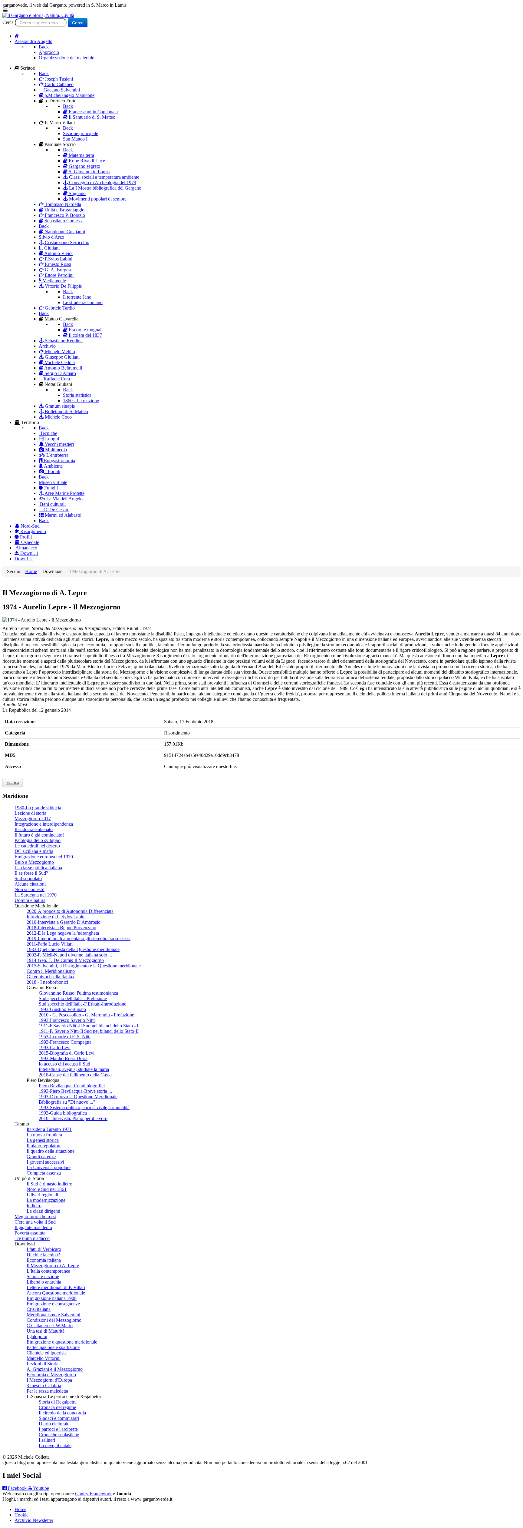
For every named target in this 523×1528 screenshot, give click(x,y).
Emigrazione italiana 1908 (52, 1298)
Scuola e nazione (43, 1276)
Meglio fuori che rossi (35, 1216)
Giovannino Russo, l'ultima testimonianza (78, 993)
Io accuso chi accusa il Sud (64, 1063)
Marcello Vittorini (44, 1358)
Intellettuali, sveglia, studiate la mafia (74, 1069)
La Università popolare (49, 1167)
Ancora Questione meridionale (56, 1292)
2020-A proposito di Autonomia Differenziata (70, 911)
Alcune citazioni (30, 884)
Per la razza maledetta (47, 1391)
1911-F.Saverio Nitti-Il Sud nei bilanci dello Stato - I (88, 1025)
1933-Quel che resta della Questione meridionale (73, 949)
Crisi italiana (39, 1309)
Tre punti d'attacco (32, 1238)
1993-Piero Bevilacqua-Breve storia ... (75, 1091)
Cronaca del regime (57, 1407)
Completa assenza (44, 1172)
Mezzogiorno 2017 (33, 818)
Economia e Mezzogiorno (51, 1374)
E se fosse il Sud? (31, 873)
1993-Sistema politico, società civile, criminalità (84, 1107)
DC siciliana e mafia (34, 851)
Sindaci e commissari (59, 1418)
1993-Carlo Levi (55, 1047)
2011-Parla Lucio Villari (50, 943)
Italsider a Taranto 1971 (49, 1129)
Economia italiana (44, 1260)
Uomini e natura (30, 900)
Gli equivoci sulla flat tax (50, 976)
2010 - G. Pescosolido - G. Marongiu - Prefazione (86, 1014)
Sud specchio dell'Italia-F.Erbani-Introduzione (82, 1003)
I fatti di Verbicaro (44, 1249)
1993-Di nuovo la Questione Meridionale (78, 1096)
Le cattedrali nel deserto (37, 845)
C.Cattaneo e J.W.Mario (50, 1325)
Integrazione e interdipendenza (44, 824)
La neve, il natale (55, 1445)
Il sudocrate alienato (34, 829)
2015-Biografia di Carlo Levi (66, 1053)
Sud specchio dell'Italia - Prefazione (73, 998)
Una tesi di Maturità (45, 1331)
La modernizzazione (46, 1200)
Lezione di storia (30, 813)
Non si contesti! (29, 889)
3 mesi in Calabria (44, 1385)
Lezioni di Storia (42, 1363)
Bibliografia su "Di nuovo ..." (67, 1102)
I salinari (47, 1440)
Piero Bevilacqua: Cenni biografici (72, 1085)
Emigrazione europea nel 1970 (44, 856)
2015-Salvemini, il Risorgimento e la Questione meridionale (84, 965)
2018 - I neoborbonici (47, 982)
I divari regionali (42, 1194)
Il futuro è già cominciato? (39, 834)
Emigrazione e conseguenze (53, 1303)
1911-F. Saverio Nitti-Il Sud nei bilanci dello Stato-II (89, 1031)
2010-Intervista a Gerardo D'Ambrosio (63, 922)
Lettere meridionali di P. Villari (56, 1287)
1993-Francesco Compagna (65, 1042)
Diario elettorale (54, 1423)
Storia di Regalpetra (58, 1401)
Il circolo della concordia (62, 1412)
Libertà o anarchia (44, 1281)
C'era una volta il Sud (35, 1222)
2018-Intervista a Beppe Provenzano (61, 927)
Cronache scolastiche (59, 1434)
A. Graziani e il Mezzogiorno (55, 1369)
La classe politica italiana (38, 867)
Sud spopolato (28, 878)
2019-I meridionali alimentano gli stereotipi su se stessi (78, 938)
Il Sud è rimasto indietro (49, 1183)
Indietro (34, 1205)
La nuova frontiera (44, 1134)
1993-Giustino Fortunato (62, 1009)
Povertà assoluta (30, 1232)
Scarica (12, 782)
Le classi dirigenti (43, 1211)
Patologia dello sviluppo (38, 840)
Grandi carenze (41, 1156)
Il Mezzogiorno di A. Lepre (53, 1265)
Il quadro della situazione (50, 1151)
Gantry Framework (93, 1493)
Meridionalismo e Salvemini (53, 1314)
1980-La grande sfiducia (38, 807)
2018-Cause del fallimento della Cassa (75, 1074)
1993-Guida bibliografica (63, 1112)
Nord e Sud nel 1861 (47, 1189)
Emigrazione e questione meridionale (62, 1341)
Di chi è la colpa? (43, 1254)
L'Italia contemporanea (48, 1271)
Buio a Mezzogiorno (34, 862)
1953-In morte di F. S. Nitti (64, 1036)
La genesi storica (43, 1140)
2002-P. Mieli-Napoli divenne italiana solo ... (69, 954)
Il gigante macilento (33, 1227)
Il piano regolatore (44, 1145)
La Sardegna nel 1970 (36, 894)
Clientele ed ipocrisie (47, 1352)
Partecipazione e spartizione (53, 1347)
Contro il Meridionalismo (51, 971)
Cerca (8, 22)
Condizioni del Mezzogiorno (54, 1320)
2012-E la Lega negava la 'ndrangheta (63, 933)
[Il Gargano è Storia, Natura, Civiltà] (38, 15)
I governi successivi (45, 1162)
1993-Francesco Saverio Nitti (67, 1020)
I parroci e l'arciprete (58, 1429)
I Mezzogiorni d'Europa (49, 1380)
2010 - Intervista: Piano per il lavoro (73, 1118)
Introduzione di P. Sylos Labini (56, 916)
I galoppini (37, 1336)
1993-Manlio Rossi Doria (63, 1058)
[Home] (17, 35)
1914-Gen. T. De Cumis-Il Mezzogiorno (65, 960)
